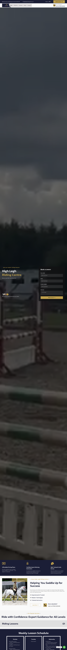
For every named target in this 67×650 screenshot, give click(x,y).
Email (42, 278)
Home (11, 5)
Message (42, 289)
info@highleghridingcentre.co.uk (28, 1)
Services (20, 5)
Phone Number (44, 284)
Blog (25, 5)
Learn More (34, 605)
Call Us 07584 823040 (60, 6)
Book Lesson (58, 1)
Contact (29, 5)
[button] (33, 623)
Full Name (43, 273)
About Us (15, 5)
